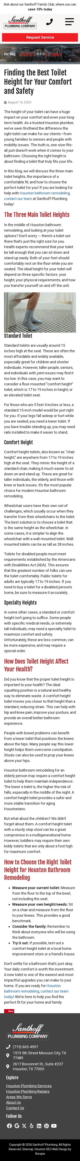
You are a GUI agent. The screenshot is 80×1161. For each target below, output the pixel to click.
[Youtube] (53, 1126)
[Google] (17, 1126)
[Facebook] (9, 1126)
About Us (13, 1102)
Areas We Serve (19, 1097)
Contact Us (15, 1108)
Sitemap (27, 1149)
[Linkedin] (39, 1126)
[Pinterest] (46, 1126)
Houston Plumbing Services (29, 1086)
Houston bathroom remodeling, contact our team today (36, 991)
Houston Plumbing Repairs (28, 1091)
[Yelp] (31, 1126)
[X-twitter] (24, 1126)
